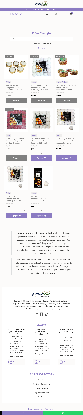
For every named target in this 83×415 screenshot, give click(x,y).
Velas (8, 82)
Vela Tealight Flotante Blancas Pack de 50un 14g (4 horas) (40, 141)
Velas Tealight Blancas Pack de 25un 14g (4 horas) (13, 198)
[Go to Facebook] (41, 314)
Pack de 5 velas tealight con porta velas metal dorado (14, 87)
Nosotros (41, 380)
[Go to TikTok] (46, 314)
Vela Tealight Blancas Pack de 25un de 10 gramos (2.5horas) (65, 141)
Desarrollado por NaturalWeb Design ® (41, 409)
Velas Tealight (62, 82)
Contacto (41, 397)
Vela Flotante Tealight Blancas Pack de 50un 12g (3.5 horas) (40, 87)
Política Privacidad (41, 388)
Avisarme (16, 100)
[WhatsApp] (63, 413)
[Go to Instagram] (36, 314)
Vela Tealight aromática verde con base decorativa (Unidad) (66, 87)
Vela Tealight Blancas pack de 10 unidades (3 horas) (39, 198)
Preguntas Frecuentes (41, 392)
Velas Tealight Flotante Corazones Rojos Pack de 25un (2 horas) (15, 141)
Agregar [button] (40, 158)
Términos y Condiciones (41, 384)
